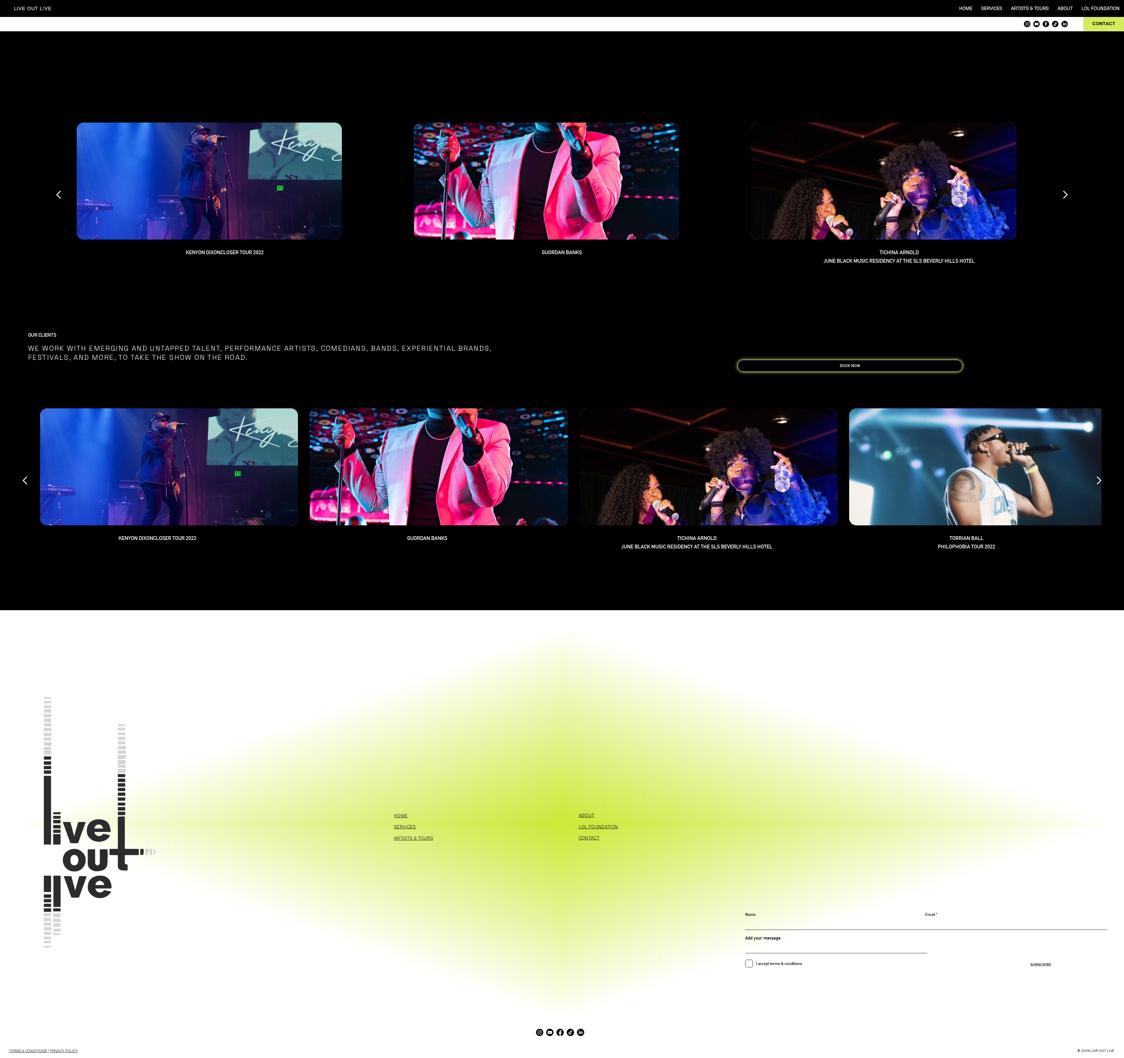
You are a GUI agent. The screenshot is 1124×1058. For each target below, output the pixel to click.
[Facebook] (1046, 24)
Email (930, 914)
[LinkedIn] (1064, 24)
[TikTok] (1055, 24)
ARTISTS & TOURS (413, 838)
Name (750, 914)
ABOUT (586, 815)
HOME (400, 816)
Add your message (763, 938)
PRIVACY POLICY (64, 1050)
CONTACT (589, 838)
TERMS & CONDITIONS (28, 1050)
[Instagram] (1027, 24)
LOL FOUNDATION (598, 827)
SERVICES (405, 827)
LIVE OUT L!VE (33, 8)
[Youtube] (1036, 24)
